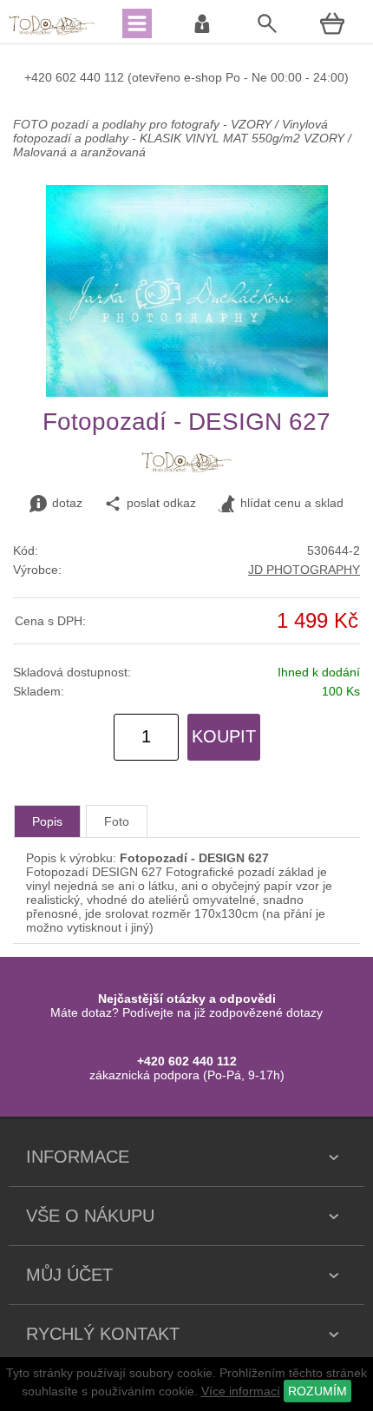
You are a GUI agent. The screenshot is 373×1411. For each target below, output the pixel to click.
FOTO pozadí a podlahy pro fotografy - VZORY (144, 124)
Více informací (240, 1391)
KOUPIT (224, 736)
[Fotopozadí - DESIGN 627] (187, 392)
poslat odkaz (161, 503)
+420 (40, 77)
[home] (52, 33)
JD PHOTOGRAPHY (304, 570)
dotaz (67, 503)
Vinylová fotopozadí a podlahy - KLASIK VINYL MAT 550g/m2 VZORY (178, 131)
